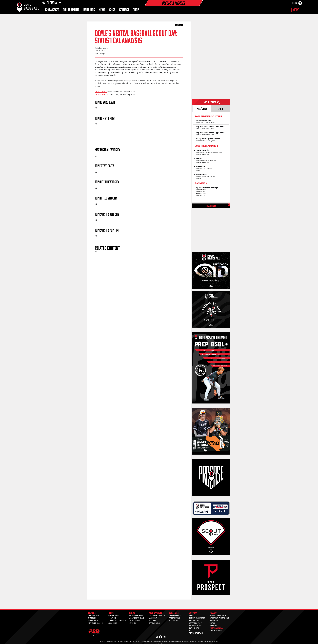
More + (297, 10)
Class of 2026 (201, 190)
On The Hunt (113, 615)
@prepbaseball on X (218, 615)
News (102, 10)
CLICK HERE (101, 91)
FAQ (190, 630)
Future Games (134, 620)
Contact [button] (124, 10)
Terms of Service (196, 633)
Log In (294, 3)
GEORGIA (52, 3)
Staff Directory (195, 623)
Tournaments (71, 10)
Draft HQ (112, 618)
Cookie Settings (216, 630)
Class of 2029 (201, 195)
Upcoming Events (136, 615)
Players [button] (92, 613)
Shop (136, 10)
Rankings (89, 10)
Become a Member (173, 3)
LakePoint (153, 618)
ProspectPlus (174, 618)
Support (193, 613)
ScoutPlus (173, 620)
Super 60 (132, 623)
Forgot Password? (197, 618)
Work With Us (195, 625)
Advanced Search (95, 623)
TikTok (212, 623)
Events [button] (132, 613)
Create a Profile (94, 615)
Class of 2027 (201, 191)
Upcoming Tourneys (157, 615)
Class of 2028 (201, 193)
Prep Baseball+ (175, 615)
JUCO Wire (112, 623)
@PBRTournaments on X (219, 618)
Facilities (152, 620)
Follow (213, 613)
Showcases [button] (52, 10)
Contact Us (194, 620)
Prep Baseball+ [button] (217, 628)
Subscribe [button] (174, 613)
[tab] (201, 108)
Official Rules (154, 623)
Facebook (213, 625)
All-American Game (136, 618)
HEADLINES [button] (211, 206)
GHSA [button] (112, 10)
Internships (194, 628)
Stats (199, 154)
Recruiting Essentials (117, 620)
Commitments (93, 620)
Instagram (214, 620)
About (191, 615)
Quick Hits (205, 154)
